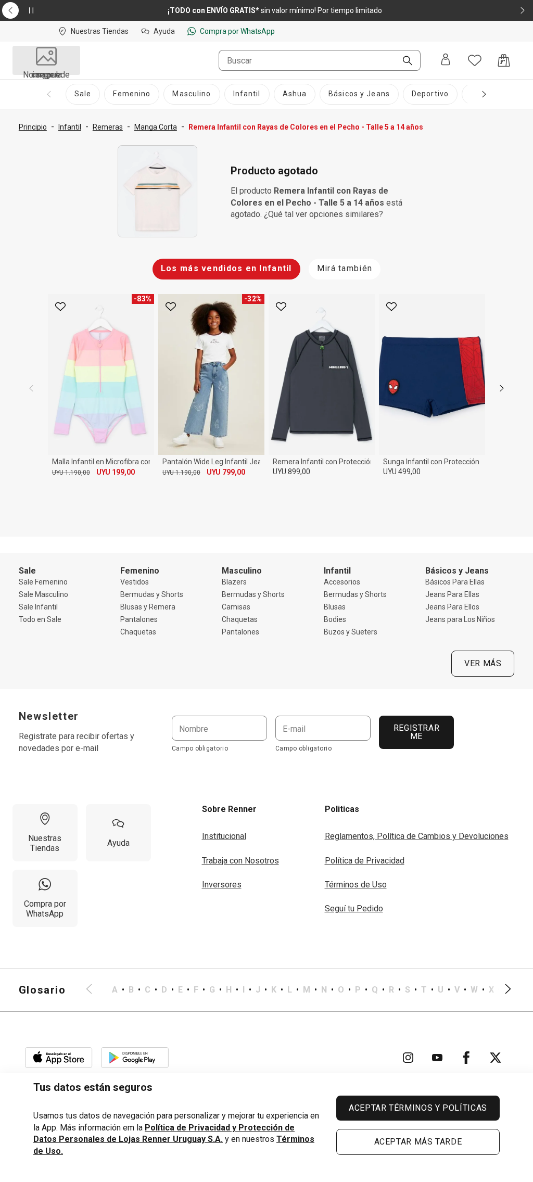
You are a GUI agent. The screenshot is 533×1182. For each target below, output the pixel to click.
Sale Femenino (43, 582)
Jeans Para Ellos (452, 607)
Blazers (234, 582)
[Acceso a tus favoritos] (474, 60)
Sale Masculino (43, 594)
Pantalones (139, 619)
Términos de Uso (356, 884)
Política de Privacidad (364, 861)
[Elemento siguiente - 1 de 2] (522, 10)
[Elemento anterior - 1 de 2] (10, 10)
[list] (299, 989)
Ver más (482, 663)
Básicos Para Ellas (455, 582)
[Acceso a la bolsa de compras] (503, 60)
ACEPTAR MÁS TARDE (418, 1142)
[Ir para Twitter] (495, 1057)
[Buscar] (403, 61)
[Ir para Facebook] (466, 1057)
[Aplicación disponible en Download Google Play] (135, 1057)
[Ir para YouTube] (437, 1057)
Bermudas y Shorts (151, 594)
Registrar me (416, 732)
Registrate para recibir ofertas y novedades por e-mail (76, 742)
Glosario (42, 990)
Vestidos (134, 582)
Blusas (335, 607)
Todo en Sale (40, 619)
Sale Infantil (38, 607)
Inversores (222, 884)
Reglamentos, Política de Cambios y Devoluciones (417, 836)
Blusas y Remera (147, 607)
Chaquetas (138, 632)
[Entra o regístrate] (445, 60)
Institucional (224, 836)
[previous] (31, 388)
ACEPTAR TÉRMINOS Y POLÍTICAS (418, 1108)
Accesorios (342, 582)
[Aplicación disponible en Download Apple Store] (59, 1057)
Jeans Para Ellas (452, 594)
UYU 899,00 (291, 471)
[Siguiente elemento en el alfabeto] (501, 989)
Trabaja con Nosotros (240, 861)
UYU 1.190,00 (71, 472)
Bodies (335, 619)
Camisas (236, 607)
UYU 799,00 (226, 472)
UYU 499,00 (402, 471)
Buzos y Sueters (350, 632)
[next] (501, 388)
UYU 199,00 (115, 472)
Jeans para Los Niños (460, 619)
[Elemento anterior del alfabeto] (95, 989)
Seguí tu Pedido (354, 908)
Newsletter (49, 716)
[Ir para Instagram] (408, 1057)
